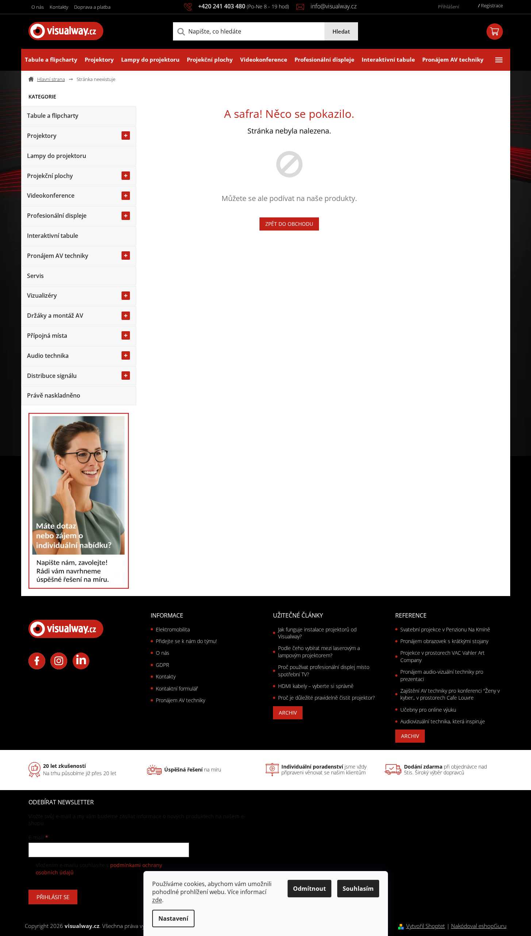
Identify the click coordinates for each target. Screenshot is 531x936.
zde (157, 900)
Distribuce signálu (52, 376)
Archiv (288, 712)
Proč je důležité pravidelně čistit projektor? (326, 697)
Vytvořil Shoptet (425, 925)
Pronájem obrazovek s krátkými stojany (444, 641)
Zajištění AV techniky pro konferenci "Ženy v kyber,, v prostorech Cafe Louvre (450, 694)
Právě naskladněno (53, 395)
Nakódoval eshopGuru (479, 925)
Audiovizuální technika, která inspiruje (442, 721)
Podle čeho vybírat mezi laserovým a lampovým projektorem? (319, 651)
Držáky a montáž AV (55, 316)
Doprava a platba (92, 7)
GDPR (162, 664)
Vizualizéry (42, 295)
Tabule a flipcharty (52, 116)
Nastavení (173, 918)
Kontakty (59, 7)
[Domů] (49, 79)
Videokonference (50, 196)
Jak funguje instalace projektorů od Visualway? (317, 633)
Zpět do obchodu (289, 223)
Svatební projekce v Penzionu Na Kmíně (445, 629)
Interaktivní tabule (52, 236)
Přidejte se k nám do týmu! (186, 641)
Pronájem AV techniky (57, 256)
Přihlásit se (52, 897)
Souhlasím (358, 889)
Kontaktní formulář (177, 688)
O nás (37, 7)
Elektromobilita (173, 629)
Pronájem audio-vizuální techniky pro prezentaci (441, 675)
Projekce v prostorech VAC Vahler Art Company (442, 656)
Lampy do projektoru (56, 156)
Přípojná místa (47, 336)
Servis (35, 276)
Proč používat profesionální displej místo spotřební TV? (323, 670)
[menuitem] (51, 60)
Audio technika (48, 356)
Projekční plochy (50, 176)
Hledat (341, 31)
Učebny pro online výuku (428, 709)
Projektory (42, 136)
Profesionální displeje (56, 216)
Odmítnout (309, 889)
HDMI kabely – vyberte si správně (316, 685)
